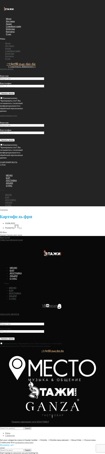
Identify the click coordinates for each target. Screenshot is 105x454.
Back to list (5, 237)
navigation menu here (24, 442)
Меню (8, 19)
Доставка (10, 21)
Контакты (10, 32)
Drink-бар (10, 29)
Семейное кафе (13, 26)
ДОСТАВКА (11, 180)
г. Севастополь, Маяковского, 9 (21, 66)
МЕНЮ (9, 175)
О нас (8, 34)
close (2, 447)
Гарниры (4, 209)
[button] (13, 38)
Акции (9, 24)
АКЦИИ (9, 183)
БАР (8, 178)
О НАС (9, 186)
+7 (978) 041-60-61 (20, 63)
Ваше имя (4, 76)
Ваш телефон (5, 83)
